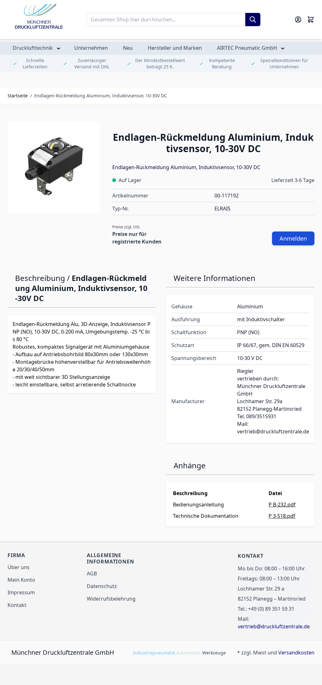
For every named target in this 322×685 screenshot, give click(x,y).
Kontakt (17, 605)
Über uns (19, 567)
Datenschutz (102, 586)
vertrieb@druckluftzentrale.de (274, 626)
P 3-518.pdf (282, 515)
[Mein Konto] (298, 19)
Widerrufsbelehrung (111, 598)
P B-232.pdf (282, 504)
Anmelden (293, 238)
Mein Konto (21, 579)
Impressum (21, 592)
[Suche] (252, 19)
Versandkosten (296, 652)
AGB (92, 573)
